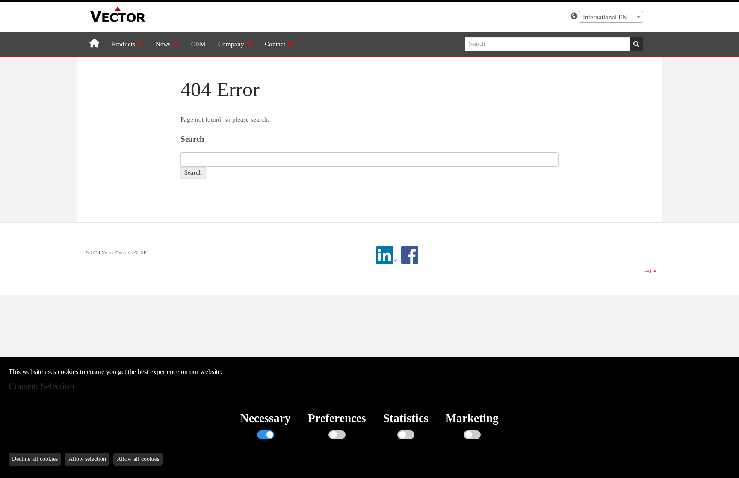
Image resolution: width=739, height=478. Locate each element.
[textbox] (611, 17)
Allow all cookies (138, 459)
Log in (650, 270)
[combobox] (611, 17)
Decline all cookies (35, 459)
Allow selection (87, 459)
